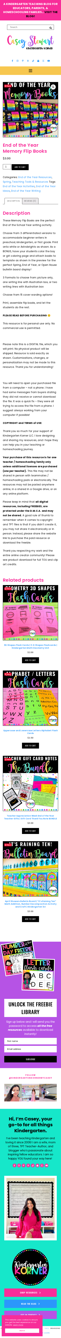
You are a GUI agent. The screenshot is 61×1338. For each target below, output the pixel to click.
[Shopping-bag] (38, 61)
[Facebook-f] (12, 61)
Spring (7, 181)
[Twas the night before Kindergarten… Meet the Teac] (30, 1092)
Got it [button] (22, 1331)
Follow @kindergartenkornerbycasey (30, 1076)
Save (9, 86)
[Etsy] (43, 61)
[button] (53, 87)
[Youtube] (48, 61)
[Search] (50, 28)
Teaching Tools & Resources (30, 181)
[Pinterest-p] (23, 61)
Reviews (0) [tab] (30, 201)
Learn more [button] (18, 1325)
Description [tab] (13, 201)
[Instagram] (17, 61)
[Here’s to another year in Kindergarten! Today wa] (13, 1092)
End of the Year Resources (35, 177)
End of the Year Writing (26, 191)
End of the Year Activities (19, 186)
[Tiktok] (33, 61)
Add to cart (20, 167)
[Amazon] (28, 61)
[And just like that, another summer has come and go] (48, 1092)
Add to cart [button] (30, 660)
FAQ (47, 1328)
